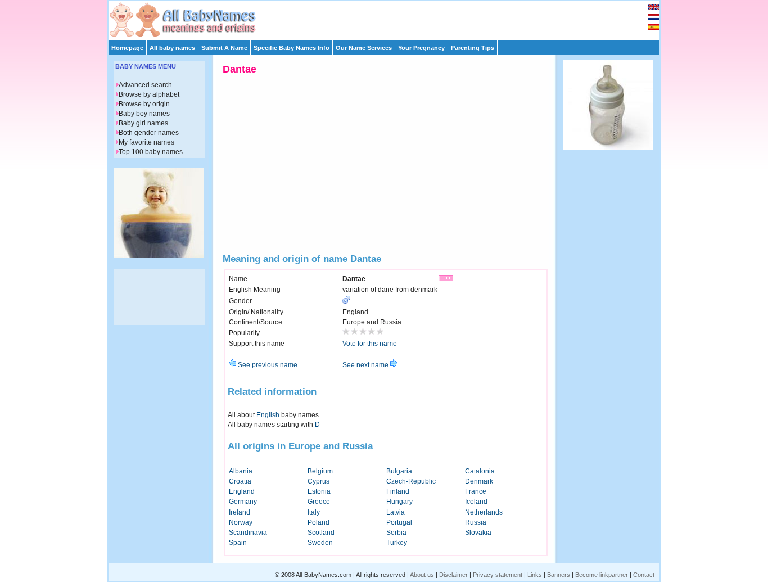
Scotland (321, 532)
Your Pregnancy (421, 47)
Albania (240, 471)
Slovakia (478, 532)
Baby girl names (143, 123)
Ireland (239, 512)
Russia (475, 522)
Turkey (396, 543)
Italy (314, 512)
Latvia (395, 512)
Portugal (399, 522)
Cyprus (318, 481)
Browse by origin (144, 104)
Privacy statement (497, 574)
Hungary (399, 502)
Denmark (479, 481)
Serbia (396, 532)
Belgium (320, 471)
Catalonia (480, 471)
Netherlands (484, 512)
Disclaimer (453, 574)
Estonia (319, 491)
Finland (397, 491)
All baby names (172, 47)
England (242, 491)
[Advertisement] (389, 18)
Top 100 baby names (151, 152)
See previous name (266, 365)
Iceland (476, 502)
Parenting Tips (472, 47)
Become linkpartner (601, 574)
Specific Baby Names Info (291, 47)
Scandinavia (248, 532)
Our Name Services (364, 47)
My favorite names (146, 142)
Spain (238, 543)
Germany (243, 502)
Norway (240, 522)
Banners (558, 574)
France (475, 491)
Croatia (240, 481)
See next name (366, 365)
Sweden (320, 543)
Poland (318, 522)
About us (422, 574)
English (267, 415)
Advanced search (145, 85)
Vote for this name (369, 344)
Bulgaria (399, 471)
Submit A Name (224, 47)
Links (534, 574)
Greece (319, 502)
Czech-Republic (411, 481)
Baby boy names (144, 114)
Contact (643, 574)
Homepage (127, 47)
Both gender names (149, 133)
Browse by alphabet (149, 94)
